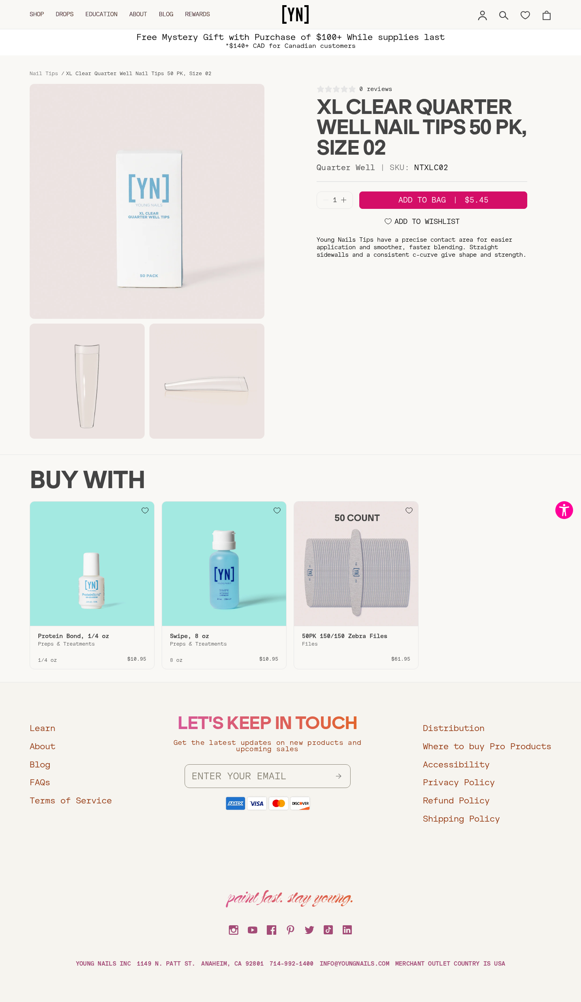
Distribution (454, 728)
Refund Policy (456, 800)
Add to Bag (443, 200)
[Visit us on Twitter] (309, 928)
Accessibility (456, 764)
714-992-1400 (291, 963)
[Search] (504, 14)
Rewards (197, 14)
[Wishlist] (525, 14)
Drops (65, 14)
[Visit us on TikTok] (328, 928)
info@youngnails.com (354, 963)
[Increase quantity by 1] (344, 200)
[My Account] (482, 14)
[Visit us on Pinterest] (290, 928)
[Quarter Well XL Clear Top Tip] (206, 381)
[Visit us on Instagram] (233, 928)
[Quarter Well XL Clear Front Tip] (87, 381)
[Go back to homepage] (295, 14)
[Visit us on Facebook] (271, 928)
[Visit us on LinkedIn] (347, 928)
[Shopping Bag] (546, 14)
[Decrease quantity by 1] (326, 200)
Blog (166, 14)
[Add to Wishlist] (145, 510)
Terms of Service (71, 800)
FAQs (40, 782)
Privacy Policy (459, 782)
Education (101, 14)
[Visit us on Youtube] (252, 928)
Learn (42, 728)
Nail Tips (44, 73)
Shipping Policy (461, 818)
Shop (37, 14)
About (138, 14)
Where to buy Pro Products (487, 746)
